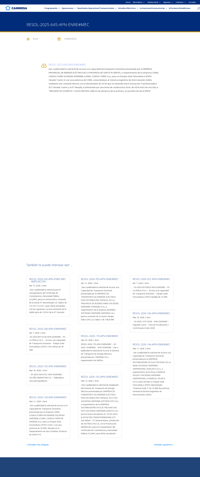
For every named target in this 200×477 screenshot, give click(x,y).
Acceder (192, 2)
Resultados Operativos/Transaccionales (95, 8)
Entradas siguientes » (163, 444)
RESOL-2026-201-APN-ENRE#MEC (151, 279)
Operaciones (67, 8)
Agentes (166, 2)
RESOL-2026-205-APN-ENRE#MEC (100, 279)
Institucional (152, 2)
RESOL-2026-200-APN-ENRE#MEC (48, 328)
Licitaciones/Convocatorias (152, 8)
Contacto (179, 2)
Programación (51, 8)
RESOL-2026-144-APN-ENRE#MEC (151, 344)
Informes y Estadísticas (179, 8)
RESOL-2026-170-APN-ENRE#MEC (100, 336)
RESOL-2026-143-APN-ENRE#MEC (48, 397)
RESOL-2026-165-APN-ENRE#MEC (48, 366)
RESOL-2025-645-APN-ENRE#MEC (67, 64)
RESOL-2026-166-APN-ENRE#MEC (151, 313)
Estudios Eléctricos (127, 8)
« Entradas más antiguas (38, 444)
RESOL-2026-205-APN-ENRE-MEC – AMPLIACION (47, 280)
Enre (45, 285)
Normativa (137, 2)
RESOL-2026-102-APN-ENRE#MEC (100, 376)
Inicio (128, 2)
